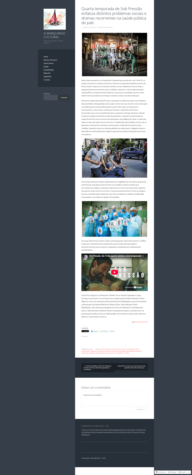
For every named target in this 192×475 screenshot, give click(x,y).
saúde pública (100, 353)
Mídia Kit (47, 73)
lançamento (138, 351)
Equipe (46, 66)
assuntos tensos (104, 349)
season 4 (112, 353)
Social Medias (49, 70)
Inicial (46, 57)
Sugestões (48, 76)
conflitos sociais (120, 349)
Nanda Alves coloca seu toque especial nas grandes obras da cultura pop (132, 367)
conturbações (85, 351)
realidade (92, 353)
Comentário (140, 409)
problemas (84, 353)
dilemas (93, 351)
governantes (106, 351)
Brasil (112, 349)
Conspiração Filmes (132, 349)
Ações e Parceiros (50, 60)
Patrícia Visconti (141, 322)
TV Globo (126, 353)
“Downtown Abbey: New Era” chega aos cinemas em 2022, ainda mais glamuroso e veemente (97, 367)
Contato (47, 80)
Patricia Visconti (105, 27)
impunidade (130, 351)
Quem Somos (49, 63)
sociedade (119, 353)
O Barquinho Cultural (54, 35)
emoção (99, 351)
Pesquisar (47, 94)
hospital (114, 351)
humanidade (122, 351)
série (91, 349)
